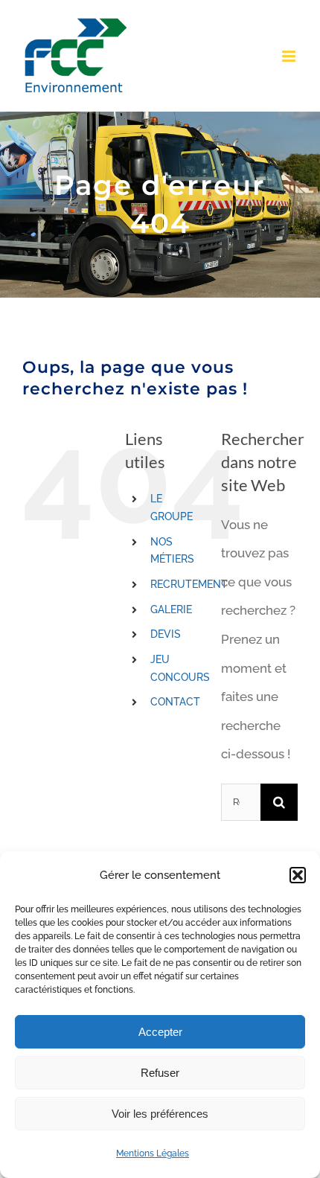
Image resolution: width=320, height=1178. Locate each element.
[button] (297, 875)
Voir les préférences (160, 1113)
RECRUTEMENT (189, 584)
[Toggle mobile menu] (290, 56)
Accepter (160, 1031)
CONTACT (175, 702)
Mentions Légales (152, 1153)
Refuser (160, 1072)
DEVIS (165, 634)
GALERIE (171, 609)
